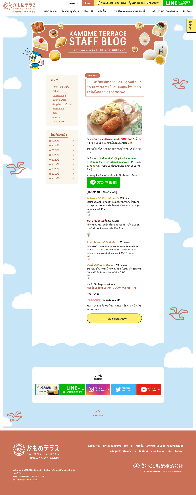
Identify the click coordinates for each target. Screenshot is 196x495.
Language (73, 3)
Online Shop (58, 122)
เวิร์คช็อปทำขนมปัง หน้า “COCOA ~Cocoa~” (110, 288)
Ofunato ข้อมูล (59, 95)
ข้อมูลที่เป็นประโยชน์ (62, 104)
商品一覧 (88, 11)
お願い (56, 113)
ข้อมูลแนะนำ (58, 109)
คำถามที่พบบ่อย (157, 451)
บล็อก (169, 451)
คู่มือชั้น (102, 11)
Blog (87, 3)
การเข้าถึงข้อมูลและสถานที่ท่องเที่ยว (129, 11)
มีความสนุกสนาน (70, 11)
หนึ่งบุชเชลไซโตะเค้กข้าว (165, 11)
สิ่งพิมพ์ (56, 91)
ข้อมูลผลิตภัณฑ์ (60, 100)
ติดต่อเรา (155, 3)
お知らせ (57, 117)
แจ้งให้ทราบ (50, 11)
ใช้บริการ (187, 11)
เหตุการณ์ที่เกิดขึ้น (61, 87)
